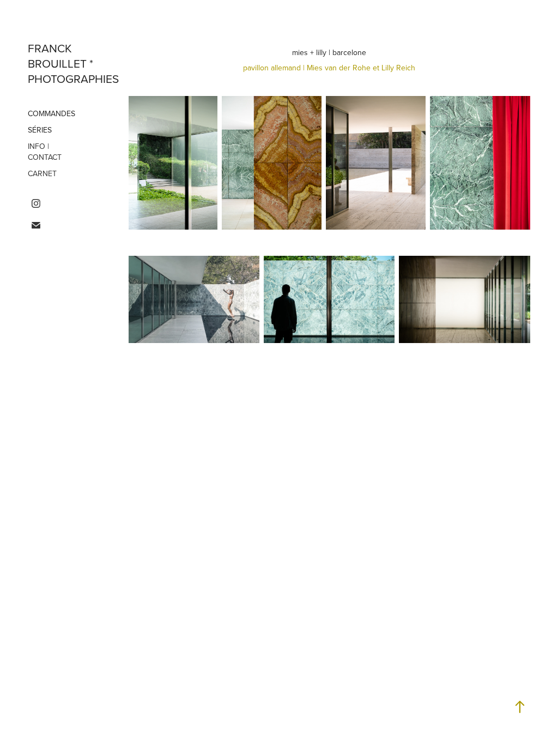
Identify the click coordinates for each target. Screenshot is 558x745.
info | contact (45, 152)
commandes (51, 113)
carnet (42, 173)
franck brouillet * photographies (73, 63)
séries (40, 129)
